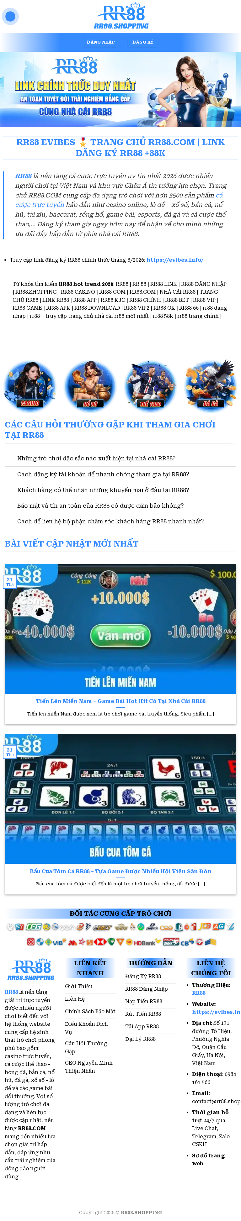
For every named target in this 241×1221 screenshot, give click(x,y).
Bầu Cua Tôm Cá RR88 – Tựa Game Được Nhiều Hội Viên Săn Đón (121, 871)
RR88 (23, 176)
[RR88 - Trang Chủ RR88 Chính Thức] (120, 16)
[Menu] (10, 16)
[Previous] (13, 637)
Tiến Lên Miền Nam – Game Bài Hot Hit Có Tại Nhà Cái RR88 (120, 701)
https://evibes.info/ (175, 260)
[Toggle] (11, 459)
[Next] (228, 637)
